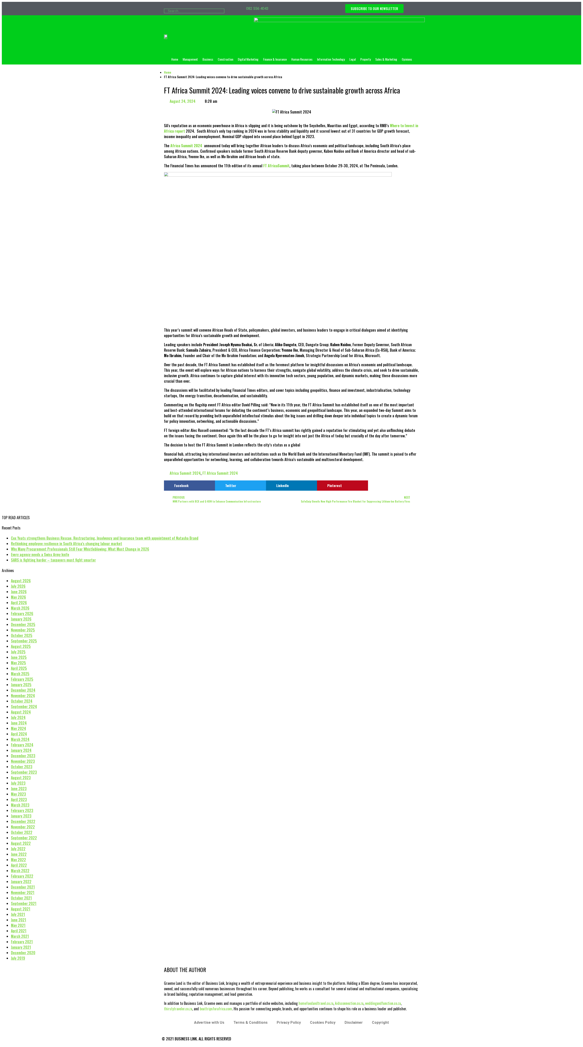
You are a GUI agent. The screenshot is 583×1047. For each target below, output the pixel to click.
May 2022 (18, 859)
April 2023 (19, 799)
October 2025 (21, 635)
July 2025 (18, 652)
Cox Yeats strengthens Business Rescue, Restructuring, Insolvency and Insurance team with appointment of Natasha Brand (104, 538)
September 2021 (23, 903)
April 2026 (19, 602)
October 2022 (21, 832)
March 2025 (20, 673)
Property (365, 59)
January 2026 (21, 619)
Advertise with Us (209, 1022)
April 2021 (18, 931)
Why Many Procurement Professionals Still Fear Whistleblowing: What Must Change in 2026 (80, 549)
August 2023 (21, 777)
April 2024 (19, 734)
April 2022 (19, 865)
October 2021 (21, 898)
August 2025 (21, 646)
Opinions (407, 59)
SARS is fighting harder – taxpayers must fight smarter (53, 560)
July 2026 (18, 586)
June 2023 (19, 788)
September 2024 (24, 706)
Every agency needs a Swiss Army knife (40, 554)
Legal (352, 59)
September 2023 (24, 772)
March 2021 (20, 936)
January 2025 (21, 684)
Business (207, 59)
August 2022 (21, 843)
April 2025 (19, 668)
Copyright (380, 1022)
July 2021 (18, 914)
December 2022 (23, 821)
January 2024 (21, 750)
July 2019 (18, 958)
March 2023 (20, 805)
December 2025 (23, 624)
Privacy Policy (289, 1022)
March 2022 (20, 870)
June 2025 (19, 657)
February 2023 (22, 810)
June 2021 (18, 920)
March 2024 (20, 739)
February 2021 (22, 941)
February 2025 (22, 679)
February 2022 (22, 876)
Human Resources (301, 59)
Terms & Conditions (250, 1022)
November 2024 (23, 695)
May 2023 (18, 794)
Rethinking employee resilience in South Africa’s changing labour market (66, 543)
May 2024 (18, 728)
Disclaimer (354, 1022)
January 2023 (21, 816)
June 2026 (19, 591)
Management (190, 59)
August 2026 (21, 580)
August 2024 (21, 712)
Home (174, 59)
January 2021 (21, 947)
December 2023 (23, 755)
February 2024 (22, 745)
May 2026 (18, 597)
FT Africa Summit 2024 (220, 473)
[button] (189, 485)
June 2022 (19, 854)
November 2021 (22, 892)
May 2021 (18, 925)
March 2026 (20, 608)
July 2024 (18, 717)
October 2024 (21, 701)
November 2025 (23, 630)
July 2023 (18, 783)
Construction (225, 59)
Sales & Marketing (386, 59)
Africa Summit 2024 (185, 473)
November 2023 (23, 761)
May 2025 (18, 662)
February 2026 (22, 613)
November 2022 (23, 827)
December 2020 (23, 952)
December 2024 (23, 690)
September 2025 (24, 641)
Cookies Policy (322, 1022)
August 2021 (20, 909)
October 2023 (21, 766)
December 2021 (23, 887)
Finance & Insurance (275, 59)
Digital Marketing (248, 59)
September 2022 (24, 838)
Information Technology (331, 59)
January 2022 (21, 881)
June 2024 (19, 723)
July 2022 (18, 848)
